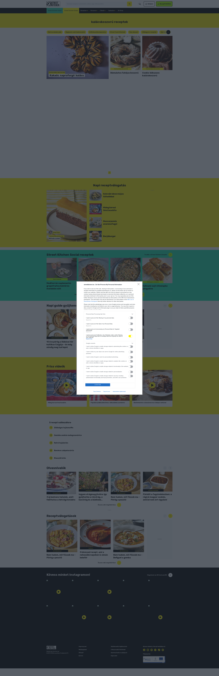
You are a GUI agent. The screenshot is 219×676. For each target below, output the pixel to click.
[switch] (130, 318)
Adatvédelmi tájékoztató (119, 391)
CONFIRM (98, 384)
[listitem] (109, 314)
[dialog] (109, 338)
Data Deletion (97, 391)
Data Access (106, 391)
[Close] (139, 284)
